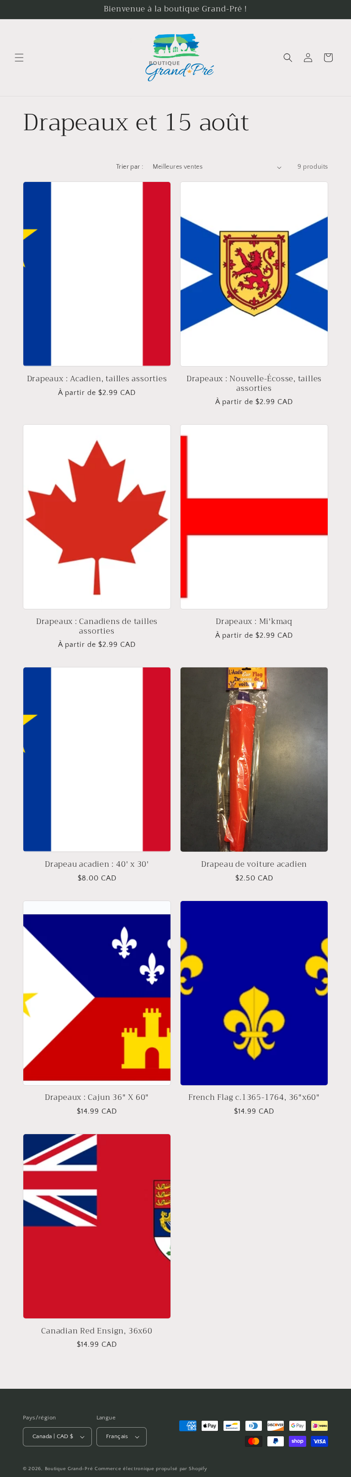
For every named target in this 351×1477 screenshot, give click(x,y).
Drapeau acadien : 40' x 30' (97, 864)
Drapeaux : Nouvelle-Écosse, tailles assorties (254, 384)
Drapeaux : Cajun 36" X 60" (97, 1098)
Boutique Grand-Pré (69, 1469)
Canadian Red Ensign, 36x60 (96, 1331)
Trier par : (129, 167)
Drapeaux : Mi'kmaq (254, 622)
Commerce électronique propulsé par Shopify (151, 1469)
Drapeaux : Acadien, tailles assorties (97, 379)
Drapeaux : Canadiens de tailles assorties (97, 626)
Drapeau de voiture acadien (254, 864)
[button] (19, 58)
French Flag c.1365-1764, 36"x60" (254, 1098)
